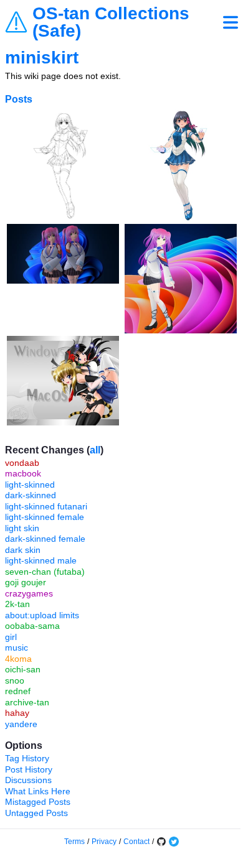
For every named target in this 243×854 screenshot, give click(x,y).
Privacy (104, 841)
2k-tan (17, 604)
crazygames (29, 593)
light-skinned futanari (46, 506)
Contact (136, 841)
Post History (28, 769)
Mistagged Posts (37, 802)
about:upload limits (42, 615)
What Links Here (37, 791)
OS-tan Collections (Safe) (110, 22)
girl (11, 637)
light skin (22, 528)
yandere (21, 724)
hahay (17, 713)
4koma (18, 659)
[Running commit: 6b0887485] (161, 842)
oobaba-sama (32, 626)
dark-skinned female (45, 539)
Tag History (27, 758)
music (16, 647)
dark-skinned (30, 495)
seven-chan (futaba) (45, 572)
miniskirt (42, 57)
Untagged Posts (36, 813)
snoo (14, 680)
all (95, 450)
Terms (74, 841)
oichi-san (22, 669)
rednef (18, 691)
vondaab (22, 463)
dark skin (22, 550)
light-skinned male (41, 560)
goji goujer (25, 582)
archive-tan (27, 702)
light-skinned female (44, 517)
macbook (23, 473)
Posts (18, 99)
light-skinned (30, 485)
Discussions (28, 780)
